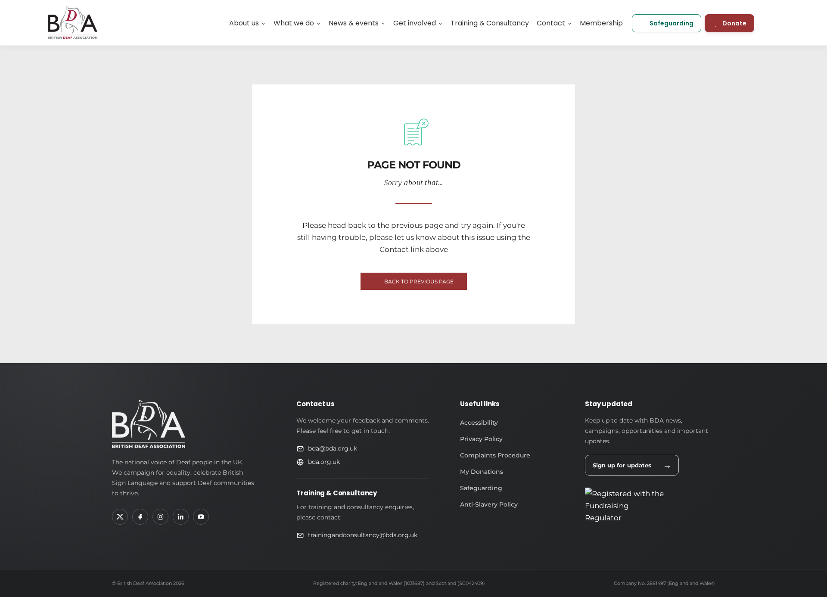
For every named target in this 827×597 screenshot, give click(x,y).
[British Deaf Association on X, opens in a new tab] (120, 517)
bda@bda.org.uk (332, 448)
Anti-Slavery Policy (489, 504)
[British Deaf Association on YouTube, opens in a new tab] (201, 517)
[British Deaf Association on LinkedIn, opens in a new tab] (181, 517)
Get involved (414, 23)
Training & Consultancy (490, 23)
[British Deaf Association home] (148, 424)
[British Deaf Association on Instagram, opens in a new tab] (160, 517)
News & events (354, 23)
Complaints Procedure (495, 455)
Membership (601, 23)
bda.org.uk (324, 462)
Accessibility (479, 422)
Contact (551, 23)
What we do (294, 23)
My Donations (481, 472)
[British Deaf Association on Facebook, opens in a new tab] (140, 517)
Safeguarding (671, 23)
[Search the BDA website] (775, 23)
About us (244, 23)
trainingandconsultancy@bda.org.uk (362, 535)
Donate (734, 23)
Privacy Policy (481, 439)
